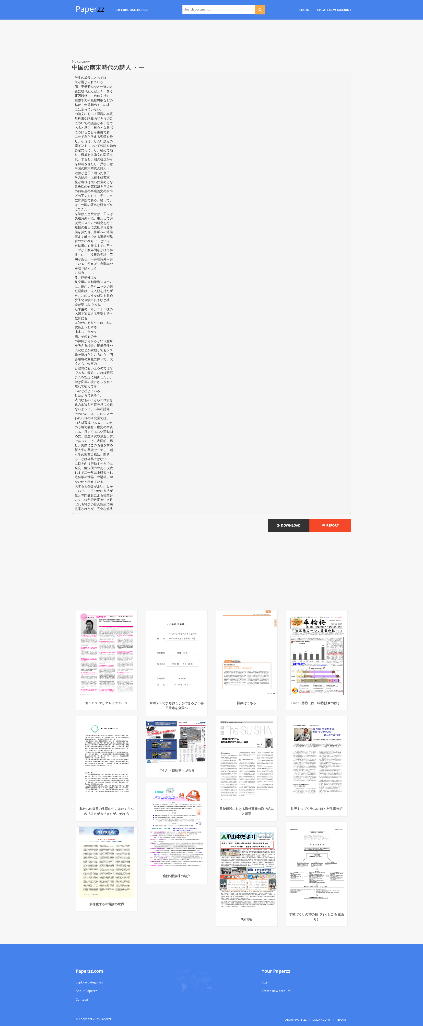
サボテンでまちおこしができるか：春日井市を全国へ (177, 705)
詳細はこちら (246, 703)
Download (290, 525)
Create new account (276, 991)
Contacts (82, 999)
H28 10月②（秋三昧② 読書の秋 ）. (316, 703)
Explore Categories (89, 982)
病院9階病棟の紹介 (176, 876)
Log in (266, 982)
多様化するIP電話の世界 (106, 904)
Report (332, 525)
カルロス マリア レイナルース (106, 703)
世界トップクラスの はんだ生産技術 (316, 808)
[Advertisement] (211, 40)
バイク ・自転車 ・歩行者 (176, 770)
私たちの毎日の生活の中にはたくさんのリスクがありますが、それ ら (107, 811)
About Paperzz (86, 991)
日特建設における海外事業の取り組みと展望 (247, 811)
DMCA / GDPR (321, 1019)
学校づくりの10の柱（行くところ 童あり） (316, 916)
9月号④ (246, 919)
